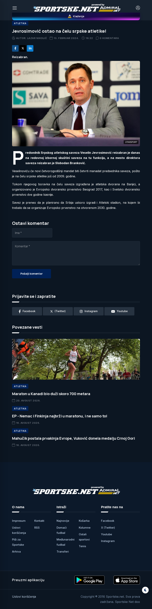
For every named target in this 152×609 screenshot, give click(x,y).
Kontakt (39, 520)
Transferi (63, 551)
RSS (37, 527)
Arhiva (16, 551)
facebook (29, 311)
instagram (91, 311)
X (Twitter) (108, 527)
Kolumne (84, 527)
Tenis (82, 546)
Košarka (84, 520)
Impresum (19, 520)
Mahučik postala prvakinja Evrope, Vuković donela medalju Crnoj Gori (73, 438)
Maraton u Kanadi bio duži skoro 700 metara (51, 393)
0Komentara (109, 38)
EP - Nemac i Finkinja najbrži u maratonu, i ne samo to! (59, 416)
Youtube (106, 534)
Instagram (108, 541)
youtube (122, 311)
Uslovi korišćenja (24, 596)
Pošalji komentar (31, 273)
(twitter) (60, 311)
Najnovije (63, 520)
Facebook (107, 520)
